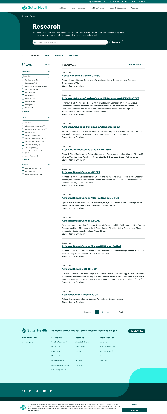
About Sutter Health (82, 342)
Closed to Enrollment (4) (33, 174)
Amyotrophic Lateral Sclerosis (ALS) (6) (35, 152)
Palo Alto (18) (30, 92)
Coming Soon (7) (31, 171)
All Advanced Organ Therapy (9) (36, 129)
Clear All (46, 64)
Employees (103, 342)
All (23, 55)
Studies (47, 55)
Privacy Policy (34, 410)
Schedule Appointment (59, 342)
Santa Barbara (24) (31, 89)
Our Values (79, 365)
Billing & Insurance (57, 360)
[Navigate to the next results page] (122, 312)
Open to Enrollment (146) (33, 168)
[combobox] (70, 42)
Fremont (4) (29, 108)
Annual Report (81, 346)
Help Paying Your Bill (58, 370)
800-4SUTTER (29, 337)
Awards (78, 351)
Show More (25, 111)
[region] (83, 407)
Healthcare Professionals (108, 346)
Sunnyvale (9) (30, 102)
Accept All (134, 410)
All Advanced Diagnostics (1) (35, 126)
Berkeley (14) (29, 95)
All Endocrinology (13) (32, 135)
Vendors (102, 356)
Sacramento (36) (31, 83)
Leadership (79, 360)
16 (113, 312)
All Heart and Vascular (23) (34, 142)
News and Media (107, 351)
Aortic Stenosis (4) (31, 156)
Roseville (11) (30, 98)
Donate (124, 2)
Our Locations (56, 351)
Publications (59, 55)
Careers (132, 2)
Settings (134, 404)
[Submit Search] (116, 42)
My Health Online (95, 2)
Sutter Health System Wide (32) (36, 86)
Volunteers (103, 360)
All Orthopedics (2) (31, 148)
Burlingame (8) (30, 105)
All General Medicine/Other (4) (35, 138)
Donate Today (136, 331)
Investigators (73, 55)
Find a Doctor (56, 346)
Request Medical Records (60, 365)
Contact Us (141, 2)
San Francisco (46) (31, 80)
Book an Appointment (111, 2)
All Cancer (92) (30, 132)
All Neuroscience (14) (32, 145)
